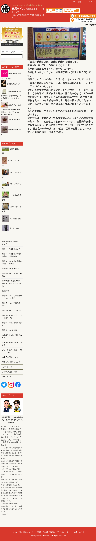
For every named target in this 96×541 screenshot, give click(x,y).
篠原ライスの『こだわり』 (12, 310)
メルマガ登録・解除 (9, 372)
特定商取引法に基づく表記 (45, 532)
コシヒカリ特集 (15, 219)
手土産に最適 (14, 228)
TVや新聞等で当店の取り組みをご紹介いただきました (12, 283)
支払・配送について (25, 532)
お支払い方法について (10, 357)
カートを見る (90, 24)
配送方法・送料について (11, 362)
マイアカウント (79, 2)
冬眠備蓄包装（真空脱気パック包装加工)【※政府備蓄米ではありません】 (11, 96)
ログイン (92, 2)
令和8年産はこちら (13, 84)
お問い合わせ (7, 367)
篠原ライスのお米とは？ (11, 249)
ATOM (9, 377)
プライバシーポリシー (64, 532)
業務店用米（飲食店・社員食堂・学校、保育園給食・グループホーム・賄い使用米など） (11, 109)
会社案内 (5, 291)
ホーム (14, 532)
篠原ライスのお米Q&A (10, 269)
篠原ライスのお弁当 (9, 330)
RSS (3, 377)
